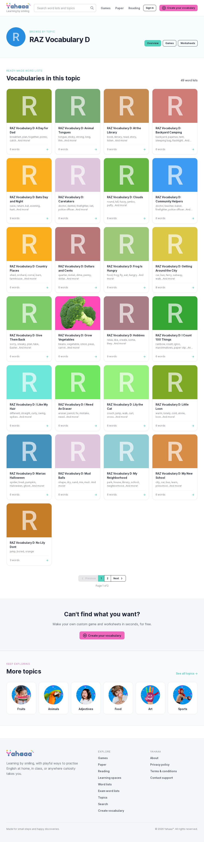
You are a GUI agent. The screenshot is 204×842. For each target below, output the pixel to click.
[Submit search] (92, 8)
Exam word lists (109, 791)
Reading (134, 8)
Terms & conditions (163, 771)
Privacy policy (160, 764)
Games (106, 8)
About (154, 758)
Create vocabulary (111, 810)
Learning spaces (109, 777)
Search (103, 804)
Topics (102, 797)
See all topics (187, 673)
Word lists (105, 784)
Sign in (150, 7)
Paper (119, 8)
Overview (153, 43)
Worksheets (187, 43)
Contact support (161, 777)
